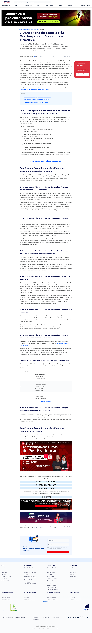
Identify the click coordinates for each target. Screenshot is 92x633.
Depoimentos (73, 567)
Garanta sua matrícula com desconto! (46, 161)
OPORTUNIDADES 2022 (46, 485)
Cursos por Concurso (52, 578)
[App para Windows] (68, 617)
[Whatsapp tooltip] (82, 617)
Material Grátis (73, 570)
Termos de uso (46, 617)
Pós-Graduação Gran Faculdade (30, 29)
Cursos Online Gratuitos (52, 589)
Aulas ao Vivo (73, 572)
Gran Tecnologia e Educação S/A (35, 625)
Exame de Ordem (51, 572)
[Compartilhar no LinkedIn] (67, 56)
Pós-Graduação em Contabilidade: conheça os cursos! (36, 102)
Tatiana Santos (25, 55)
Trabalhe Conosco (6, 578)
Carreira (61, 5)
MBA (38, 5)
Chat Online (28, 570)
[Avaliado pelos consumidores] (86, 607)
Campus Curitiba (72, 5)
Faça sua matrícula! (46, 401)
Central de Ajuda (29, 567)
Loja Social (4, 574)
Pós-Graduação (28, 5)
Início (20, 29)
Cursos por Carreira (51, 580)
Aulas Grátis (72, 574)
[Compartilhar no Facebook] (64, 56)
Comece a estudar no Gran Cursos (46, 506)
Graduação (17, 5)
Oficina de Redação (51, 587)
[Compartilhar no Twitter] (65, 56)
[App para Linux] (71, 617)
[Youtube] (78, 617)
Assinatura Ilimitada (51, 567)
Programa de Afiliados (6, 576)
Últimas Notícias (6, 5)
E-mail (26, 574)
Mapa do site (56, 617)
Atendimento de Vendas (30, 572)
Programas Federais (48, 5)
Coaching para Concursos (53, 570)
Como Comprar (5, 572)
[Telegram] (89, 617)
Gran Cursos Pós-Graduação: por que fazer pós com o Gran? (37, 97)
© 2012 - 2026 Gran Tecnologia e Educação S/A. (13, 617)
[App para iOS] (73, 617)
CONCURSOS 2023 (46, 488)
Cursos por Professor (52, 585)
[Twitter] (87, 617)
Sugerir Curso (73, 576)
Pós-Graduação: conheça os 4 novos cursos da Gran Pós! (36, 99)
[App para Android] (75, 617)
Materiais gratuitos (85, 5)
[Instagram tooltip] (80, 617)
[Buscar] (15, 2)
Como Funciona (5, 570)
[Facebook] (85, 617)
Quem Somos (4, 567)
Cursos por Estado (51, 583)
